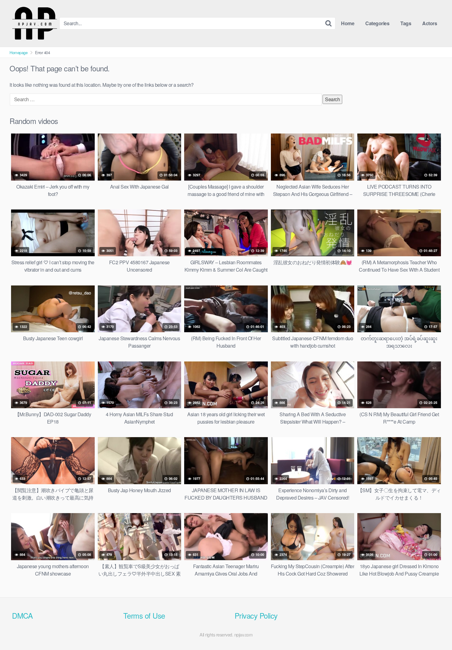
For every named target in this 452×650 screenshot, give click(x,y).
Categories (377, 23)
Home (347, 23)
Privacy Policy (256, 615)
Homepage (18, 52)
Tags (405, 23)
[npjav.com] (34, 23)
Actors (429, 23)
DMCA (22, 615)
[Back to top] (435, 630)
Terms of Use (144, 615)
